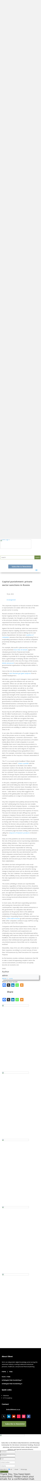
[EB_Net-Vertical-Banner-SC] (15, 1140)
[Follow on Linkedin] (9, 1416)
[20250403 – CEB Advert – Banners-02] (15, 1207)
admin (5, 975)
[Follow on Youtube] (14, 1416)
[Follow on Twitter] (4, 1416)
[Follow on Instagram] (23, 1416)
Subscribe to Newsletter (21, 566)
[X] (8, 985)
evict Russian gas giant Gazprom (20, 673)
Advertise (6, 1395)
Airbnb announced (8, 663)
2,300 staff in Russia (13, 918)
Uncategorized (11, 600)
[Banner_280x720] (15, 1275)
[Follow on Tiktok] (18, 1416)
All (11, 1469)
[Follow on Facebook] (28, 1416)
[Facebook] (4, 985)
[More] (21, 985)
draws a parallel (23, 763)
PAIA (10, 1371)
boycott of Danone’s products (19, 833)
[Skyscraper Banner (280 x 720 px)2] (15, 1073)
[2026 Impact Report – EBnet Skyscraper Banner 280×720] (15, 1006)
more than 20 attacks (21, 650)
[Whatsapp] (17, 985)
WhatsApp (24, 1469)
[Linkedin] (13, 985)
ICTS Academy (7, 1398)
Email (16, 1469)
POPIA (4, 1371)
